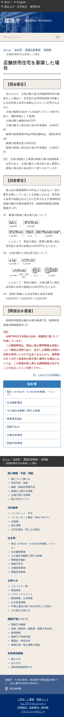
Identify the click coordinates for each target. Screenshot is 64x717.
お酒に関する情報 (20, 495)
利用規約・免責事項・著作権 (32, 707)
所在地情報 (15, 688)
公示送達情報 (18, 602)
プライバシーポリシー (33, 711)
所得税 (47, 49)
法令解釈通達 (14, 402)
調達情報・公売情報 (22, 598)
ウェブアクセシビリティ (33, 703)
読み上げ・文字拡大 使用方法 (22, 6)
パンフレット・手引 (22, 513)
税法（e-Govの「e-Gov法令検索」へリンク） (31, 393)
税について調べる (20, 479)
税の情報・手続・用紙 (20, 473)
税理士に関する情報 (22, 491)
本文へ (8, 2)
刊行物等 (13, 507)
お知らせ (13, 580)
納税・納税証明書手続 (23, 487)
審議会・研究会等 (20, 640)
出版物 (14, 521)
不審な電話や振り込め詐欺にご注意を (31, 606)
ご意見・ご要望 (25, 699)
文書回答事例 (14, 435)
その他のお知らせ (20, 610)
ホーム (7, 49)
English (21, 2)
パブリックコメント (22, 594)
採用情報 (16, 632)
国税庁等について (18, 619)
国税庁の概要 (18, 624)
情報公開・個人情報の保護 (25, 644)
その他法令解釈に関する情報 (23, 410)
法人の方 (16, 663)
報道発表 (16, 590)
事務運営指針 (14, 418)
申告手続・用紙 (19, 482)
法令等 (18, 49)
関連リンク (42, 699)
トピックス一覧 (19, 586)
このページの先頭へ (49, 374)
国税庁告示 (13, 426)
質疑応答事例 (32, 49)
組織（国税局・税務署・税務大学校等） (32, 628)
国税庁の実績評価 (20, 636)
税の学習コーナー (20, 499)
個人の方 (16, 659)
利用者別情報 (15, 653)
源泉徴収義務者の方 (22, 667)
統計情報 (16, 525)
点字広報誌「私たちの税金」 (26, 529)
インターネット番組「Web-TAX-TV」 (31, 517)
